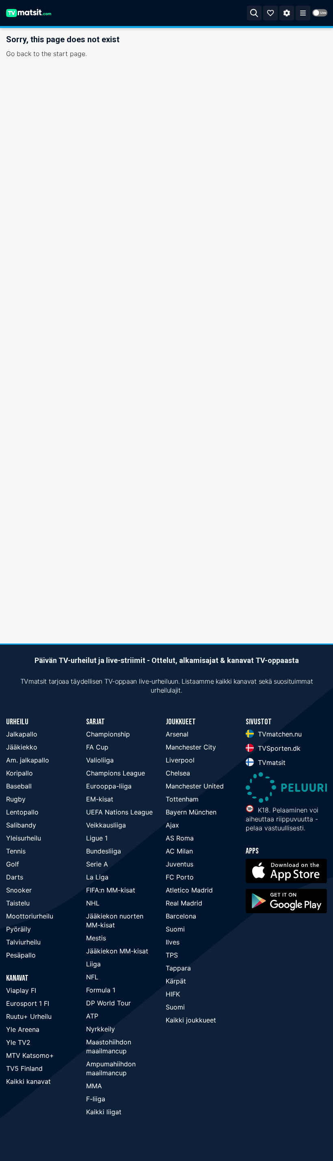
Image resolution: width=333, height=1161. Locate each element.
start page (69, 54)
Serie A (97, 864)
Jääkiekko (21, 747)
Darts (14, 877)
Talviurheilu (23, 942)
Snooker (19, 890)
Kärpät (176, 981)
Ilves (172, 942)
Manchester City (191, 747)
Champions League (115, 773)
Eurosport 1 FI (27, 1003)
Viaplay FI (21, 990)
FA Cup (97, 747)
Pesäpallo (21, 955)
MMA (94, 1086)
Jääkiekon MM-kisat (117, 951)
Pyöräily (18, 929)
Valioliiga (100, 760)
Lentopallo (22, 812)
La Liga (97, 877)
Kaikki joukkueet (191, 1020)
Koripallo (19, 773)
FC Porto (180, 877)
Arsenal (177, 734)
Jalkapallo (21, 734)
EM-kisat (99, 799)
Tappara (178, 968)
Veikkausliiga (106, 825)
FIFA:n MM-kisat (110, 890)
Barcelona (181, 916)
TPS (172, 955)
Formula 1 (100, 990)
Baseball (19, 786)
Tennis (16, 851)
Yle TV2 (18, 1042)
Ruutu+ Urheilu (29, 1016)
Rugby (16, 799)
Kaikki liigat (103, 1112)
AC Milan (179, 851)
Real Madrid (184, 903)
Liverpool (180, 760)
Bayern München (191, 812)
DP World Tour (108, 1003)
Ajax (172, 825)
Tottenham (182, 799)
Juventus (179, 864)
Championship (108, 734)
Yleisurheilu (23, 838)
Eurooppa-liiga (109, 786)
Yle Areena (22, 1029)
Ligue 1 (97, 838)
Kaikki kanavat (28, 1081)
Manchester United (195, 786)
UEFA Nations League (119, 812)
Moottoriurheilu (29, 916)
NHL (92, 903)
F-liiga (95, 1099)
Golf (12, 864)
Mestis (96, 938)
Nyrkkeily (100, 1029)
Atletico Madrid (189, 890)
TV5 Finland (24, 1068)
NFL (92, 977)
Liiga (93, 964)
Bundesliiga (103, 851)
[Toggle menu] (303, 13)
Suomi (175, 929)
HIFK (173, 994)
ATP (92, 1016)
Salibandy (21, 825)
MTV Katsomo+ (30, 1055)
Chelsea (178, 773)
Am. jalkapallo (27, 760)
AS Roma (180, 838)
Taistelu (18, 903)
